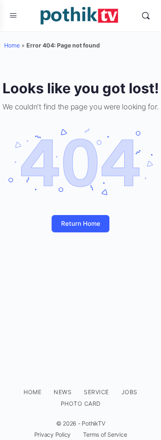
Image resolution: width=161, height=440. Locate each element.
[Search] (146, 15)
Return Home (80, 223)
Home (12, 45)
